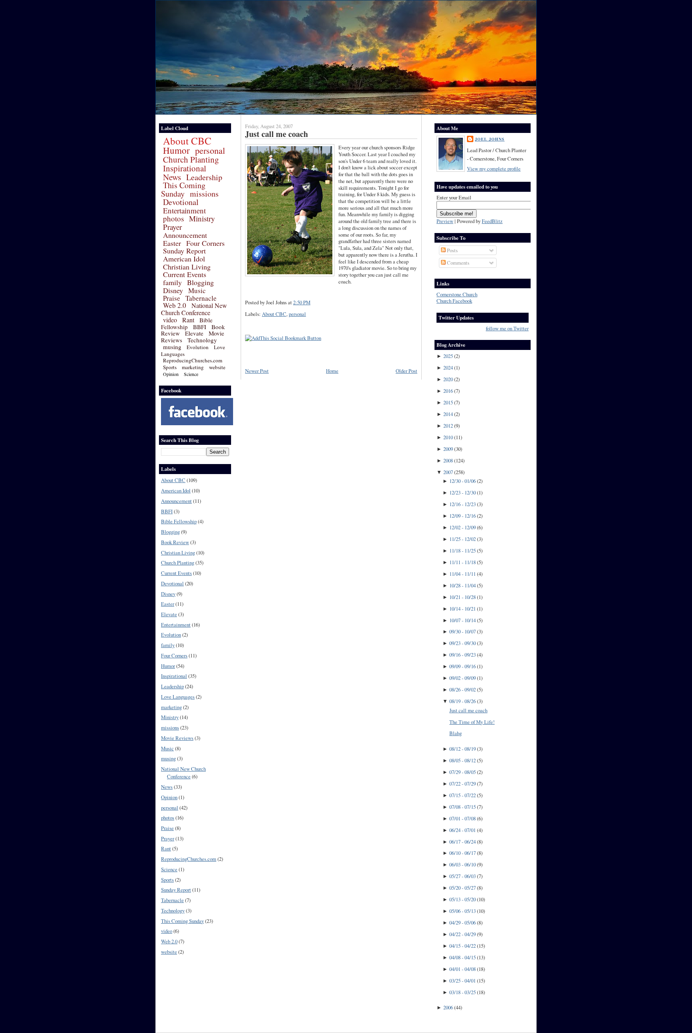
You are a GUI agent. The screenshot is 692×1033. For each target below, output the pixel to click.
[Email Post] (312, 302)
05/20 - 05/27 (462, 887)
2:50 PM (301, 302)
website (217, 367)
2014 (448, 414)
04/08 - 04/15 (462, 957)
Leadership (204, 177)
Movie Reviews (177, 738)
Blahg (455, 733)
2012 (448, 425)
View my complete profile (494, 168)
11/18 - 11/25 (462, 550)
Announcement (185, 235)
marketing (193, 367)
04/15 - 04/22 (462, 945)
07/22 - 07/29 (462, 783)
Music (197, 290)
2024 (448, 367)
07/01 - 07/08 (462, 818)
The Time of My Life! (472, 722)
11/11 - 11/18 (462, 562)
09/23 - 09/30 (462, 643)
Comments (457, 262)
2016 (448, 390)
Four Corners (205, 243)
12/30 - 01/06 (462, 480)
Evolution (198, 347)
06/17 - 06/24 (462, 841)
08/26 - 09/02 (462, 689)
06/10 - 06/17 (462, 852)
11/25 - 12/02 (462, 539)
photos (173, 218)
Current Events (184, 274)
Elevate (194, 333)
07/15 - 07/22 (462, 795)
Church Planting (191, 159)
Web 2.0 (174, 305)
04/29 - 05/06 (462, 922)
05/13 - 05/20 (462, 899)
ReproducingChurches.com (192, 360)
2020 (448, 379)
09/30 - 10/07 (462, 631)
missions (204, 193)
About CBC (187, 140)
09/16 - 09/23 (462, 654)
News (172, 177)
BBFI (199, 327)
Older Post (406, 370)
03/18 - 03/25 (462, 992)
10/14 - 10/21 (462, 608)
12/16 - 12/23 (462, 504)
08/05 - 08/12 (462, 760)
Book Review (175, 542)
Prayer (172, 227)
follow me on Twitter (507, 328)
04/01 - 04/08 (462, 969)
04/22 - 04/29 (462, 934)
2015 (448, 402)
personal (210, 150)
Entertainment (184, 210)
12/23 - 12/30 (462, 492)
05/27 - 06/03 (462, 876)
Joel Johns (490, 139)
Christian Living (187, 266)
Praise (171, 298)
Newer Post (257, 370)
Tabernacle (201, 298)
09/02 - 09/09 (462, 677)
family (172, 282)
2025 (448, 356)
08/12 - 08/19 (462, 748)
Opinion (171, 374)
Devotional (181, 202)
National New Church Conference (194, 309)
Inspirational (184, 168)
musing (172, 347)
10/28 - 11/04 (462, 585)
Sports (170, 367)
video (170, 320)
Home (332, 370)
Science (191, 374)
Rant (188, 320)
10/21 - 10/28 (462, 597)
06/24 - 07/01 (462, 830)
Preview (445, 221)
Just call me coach (276, 134)
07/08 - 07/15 (462, 806)
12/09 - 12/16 (462, 515)
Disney (173, 290)
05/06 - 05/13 (462, 910)
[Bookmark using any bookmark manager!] (283, 338)
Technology (202, 340)
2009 (448, 448)
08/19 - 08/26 (462, 701)
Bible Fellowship (187, 323)
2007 (448, 472)
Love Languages (178, 696)
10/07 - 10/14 (462, 620)
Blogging (200, 282)
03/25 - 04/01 (462, 980)
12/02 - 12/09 (462, 527)
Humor (176, 150)
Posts (452, 250)
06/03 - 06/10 (462, 864)
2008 (448, 460)
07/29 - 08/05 (462, 772)
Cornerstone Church (457, 294)
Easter (172, 243)
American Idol (184, 258)
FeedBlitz (492, 221)
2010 (448, 437)
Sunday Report (184, 250)
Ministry (202, 218)
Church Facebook (454, 300)
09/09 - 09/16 (462, 666)
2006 (448, 1007)
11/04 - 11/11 (462, 573)
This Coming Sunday (183, 189)
